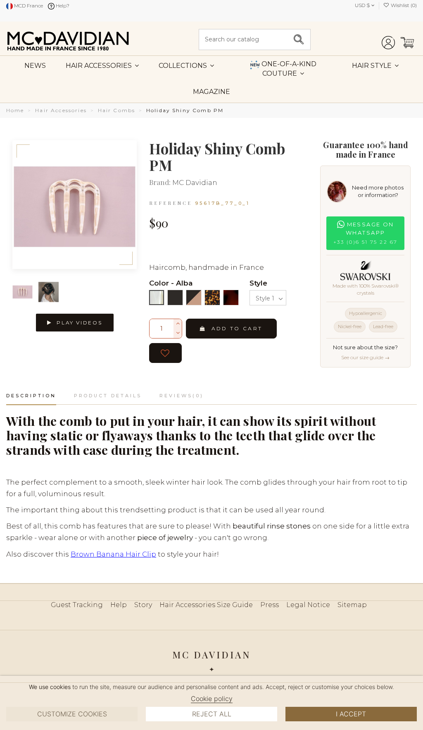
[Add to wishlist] (165, 353)
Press (269, 605)
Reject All (211, 714)
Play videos (78, 322)
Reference (170, 203)
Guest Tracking (77, 605)
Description (31, 396)
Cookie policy (212, 698)
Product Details (108, 396)
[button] (375, 65)
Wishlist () (403, 5)
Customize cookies (72, 714)
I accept (351, 714)
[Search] (299, 39)
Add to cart (237, 328)
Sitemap (352, 605)
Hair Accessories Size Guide (206, 605)
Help (118, 605)
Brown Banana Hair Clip (113, 554)
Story (143, 605)
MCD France (28, 5)
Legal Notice (308, 605)
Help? (62, 5)
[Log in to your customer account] (388, 39)
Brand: (160, 182)
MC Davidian (194, 182)
